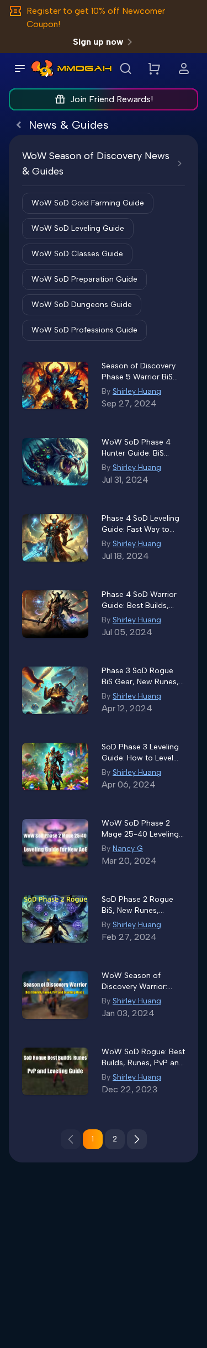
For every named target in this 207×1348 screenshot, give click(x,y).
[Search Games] (125, 68)
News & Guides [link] (69, 124)
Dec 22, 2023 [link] (129, 1089)
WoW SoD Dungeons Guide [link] (81, 304)
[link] (42, 68)
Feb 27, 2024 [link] (129, 937)
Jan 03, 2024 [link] (128, 1013)
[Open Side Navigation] (20, 68)
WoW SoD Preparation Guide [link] (84, 279)
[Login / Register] (183, 68)
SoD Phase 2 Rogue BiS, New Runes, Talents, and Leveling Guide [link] (139, 905)
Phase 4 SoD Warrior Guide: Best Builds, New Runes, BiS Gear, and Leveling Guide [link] (140, 600)
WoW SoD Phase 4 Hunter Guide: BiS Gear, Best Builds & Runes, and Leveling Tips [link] (137, 448)
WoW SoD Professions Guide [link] (84, 330)
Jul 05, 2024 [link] (127, 632)
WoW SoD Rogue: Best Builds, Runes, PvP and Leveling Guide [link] (143, 1058)
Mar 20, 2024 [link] (129, 860)
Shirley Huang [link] (137, 391)
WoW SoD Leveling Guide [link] (77, 228)
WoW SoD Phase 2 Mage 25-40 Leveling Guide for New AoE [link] (140, 829)
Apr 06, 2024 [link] (129, 784)
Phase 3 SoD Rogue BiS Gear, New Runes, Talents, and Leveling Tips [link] (140, 677)
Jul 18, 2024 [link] (125, 556)
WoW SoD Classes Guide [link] (77, 253)
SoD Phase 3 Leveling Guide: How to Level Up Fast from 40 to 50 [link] (142, 753)
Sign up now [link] (98, 41)
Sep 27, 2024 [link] (129, 403)
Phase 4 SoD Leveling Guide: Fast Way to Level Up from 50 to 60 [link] (140, 524)
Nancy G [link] (128, 848)
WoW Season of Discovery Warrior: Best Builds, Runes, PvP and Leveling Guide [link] (136, 981)
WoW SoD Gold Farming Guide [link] (87, 203)
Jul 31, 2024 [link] (125, 479)
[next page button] (137, 1139)
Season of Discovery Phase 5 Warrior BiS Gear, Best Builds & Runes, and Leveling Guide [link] (139, 372)
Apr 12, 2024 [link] (127, 708)
